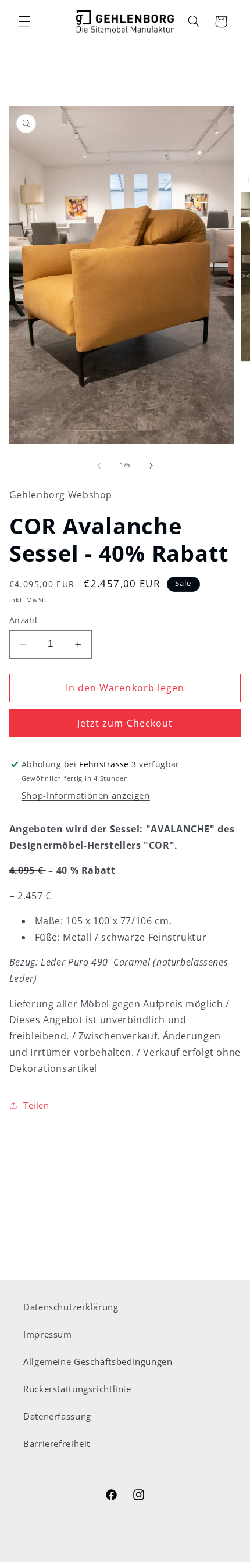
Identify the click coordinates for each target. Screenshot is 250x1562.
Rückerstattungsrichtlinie (77, 1389)
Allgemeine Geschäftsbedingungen (98, 1361)
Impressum (47, 1334)
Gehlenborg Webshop (140, 1554)
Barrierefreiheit (56, 1443)
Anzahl (23, 619)
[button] (24, 21)
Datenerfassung (57, 1416)
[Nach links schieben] (99, 465)
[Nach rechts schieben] (151, 465)
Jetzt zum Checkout (125, 723)
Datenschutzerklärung (71, 1307)
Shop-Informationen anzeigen (86, 795)
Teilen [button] (36, 1105)
